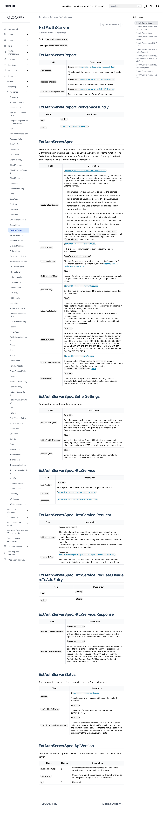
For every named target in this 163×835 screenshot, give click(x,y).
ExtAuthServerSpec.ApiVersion (146, 76)
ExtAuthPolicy (49, 803)
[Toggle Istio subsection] (27, 45)
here (94, 368)
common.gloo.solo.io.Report (74, 126)
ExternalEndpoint (111, 803)
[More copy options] (122, 24)
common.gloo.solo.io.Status (85, 693)
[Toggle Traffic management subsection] (27, 52)
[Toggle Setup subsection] (27, 40)
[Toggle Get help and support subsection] (27, 553)
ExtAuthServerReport (144, 23)
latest (45, 17)
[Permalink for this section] (79, 55)
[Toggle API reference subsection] (27, 92)
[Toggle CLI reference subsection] (27, 517)
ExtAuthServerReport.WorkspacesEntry (146, 28)
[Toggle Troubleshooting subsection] (27, 546)
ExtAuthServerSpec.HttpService (146, 44)
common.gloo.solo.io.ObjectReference (96, 79)
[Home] (40, 17)
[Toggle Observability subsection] (27, 70)
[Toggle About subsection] (27, 34)
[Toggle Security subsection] (27, 59)
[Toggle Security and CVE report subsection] (27, 523)
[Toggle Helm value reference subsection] (27, 510)
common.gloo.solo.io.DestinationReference (85, 171)
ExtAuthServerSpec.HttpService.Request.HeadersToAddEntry (146, 58)
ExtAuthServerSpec (143, 33)
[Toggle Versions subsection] (27, 81)
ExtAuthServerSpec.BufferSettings (146, 38)
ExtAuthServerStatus (144, 71)
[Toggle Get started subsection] (27, 29)
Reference (54, 17)
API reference (66, 17)
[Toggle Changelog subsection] (27, 86)
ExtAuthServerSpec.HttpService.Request (146, 50)
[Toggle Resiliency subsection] (27, 64)
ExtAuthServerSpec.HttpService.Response (146, 66)
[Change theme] (157, 6)
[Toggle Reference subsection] (27, 76)
